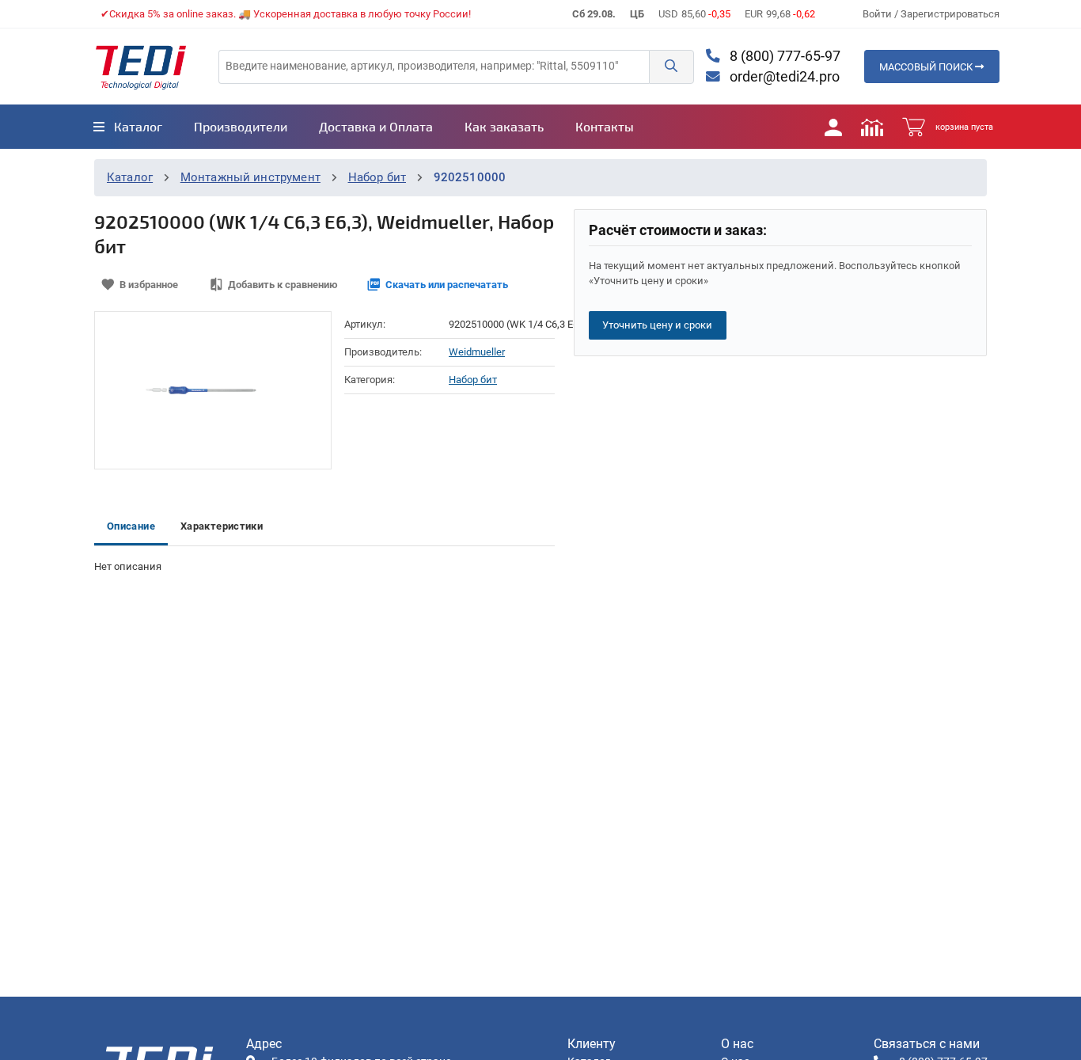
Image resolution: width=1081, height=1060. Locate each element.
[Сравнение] (872, 127)
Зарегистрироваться (950, 14)
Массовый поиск (927, 67)
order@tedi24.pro (783, 77)
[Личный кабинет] (833, 127)
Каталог (130, 177)
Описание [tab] (131, 526)
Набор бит (377, 177)
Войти (878, 14)
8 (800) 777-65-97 (783, 56)
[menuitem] (127, 126)
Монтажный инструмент (250, 177)
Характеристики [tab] (221, 526)
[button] (671, 67)
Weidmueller (477, 352)
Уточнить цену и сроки (657, 325)
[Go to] (141, 66)
